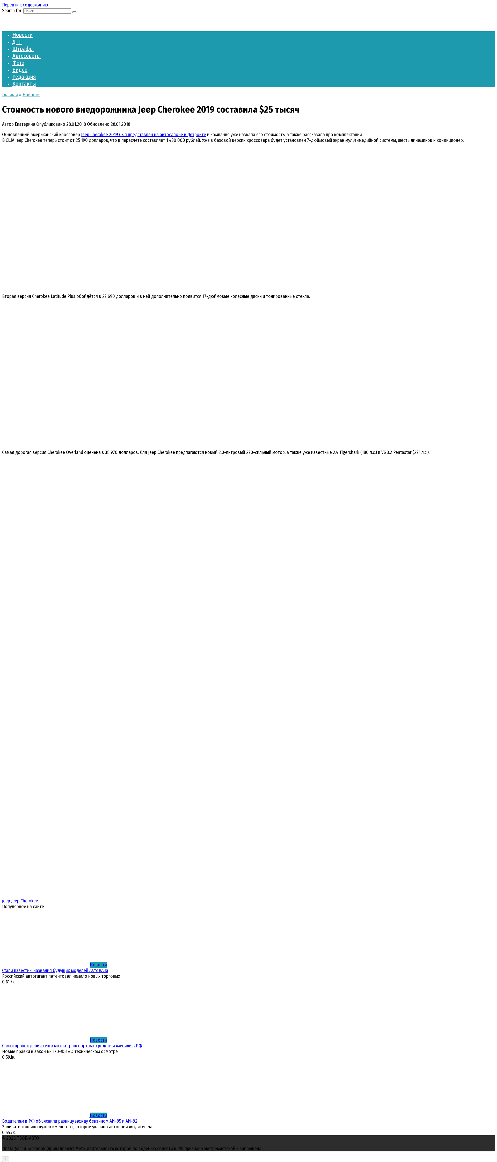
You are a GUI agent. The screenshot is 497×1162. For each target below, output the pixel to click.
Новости (22, 34)
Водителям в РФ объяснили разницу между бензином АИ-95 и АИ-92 (69, 1121)
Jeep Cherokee (24, 901)
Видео (19, 69)
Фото (18, 62)
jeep (6, 901)
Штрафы (23, 48)
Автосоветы (26, 55)
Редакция (24, 76)
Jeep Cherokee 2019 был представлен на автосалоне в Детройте (143, 134)
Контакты (24, 83)
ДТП (17, 41)
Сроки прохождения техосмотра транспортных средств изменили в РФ (72, 1046)
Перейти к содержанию (25, 5)
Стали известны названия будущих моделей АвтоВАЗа (55, 970)
